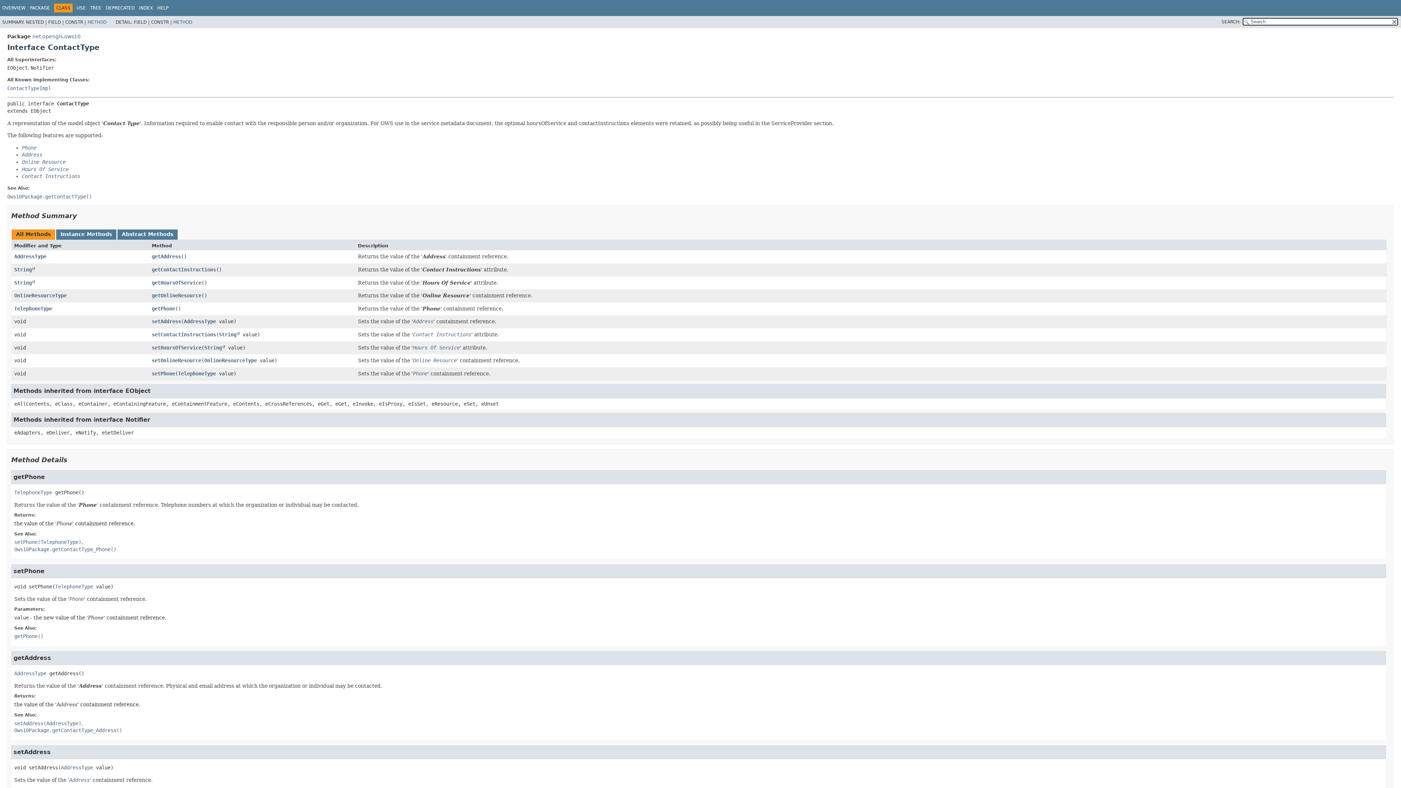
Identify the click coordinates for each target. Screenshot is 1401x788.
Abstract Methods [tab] (147, 234)
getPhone (163, 309)
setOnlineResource (176, 360)
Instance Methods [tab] (86, 234)
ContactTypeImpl (29, 88)
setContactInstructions (184, 334)
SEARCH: (1230, 21)
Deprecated (120, 8)
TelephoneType (33, 309)
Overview (14, 8)
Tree (95, 8)
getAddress (166, 256)
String (23, 270)
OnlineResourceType (40, 295)
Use (81, 8)
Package (40, 8)
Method (97, 22)
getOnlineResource (176, 295)
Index (146, 8)
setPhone (163, 373)
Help (163, 8)
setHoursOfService (176, 348)
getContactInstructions (184, 270)
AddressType (30, 256)
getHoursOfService (176, 283)
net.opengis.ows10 (56, 36)
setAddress (166, 321)
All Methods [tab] (33, 234)
